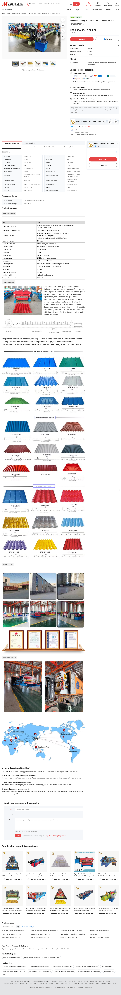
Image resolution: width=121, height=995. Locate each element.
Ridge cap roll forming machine (40, 937)
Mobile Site (101, 981)
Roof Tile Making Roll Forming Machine (40, 971)
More (3, 974)
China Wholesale (52, 981)
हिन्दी (86, 983)
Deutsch (57, 983)
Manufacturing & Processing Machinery (17, 13)
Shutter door (93, 934)
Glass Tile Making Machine (32, 957)
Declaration (80, 987)
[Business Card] (116, 151)
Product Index (93, 981)
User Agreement (71, 987)
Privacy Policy (88, 987)
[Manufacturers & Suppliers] (12, 4)
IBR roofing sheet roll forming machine (13, 931)
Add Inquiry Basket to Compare (34, 70)
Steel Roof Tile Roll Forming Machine (14, 971)
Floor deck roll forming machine (11, 937)
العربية (70, 983)
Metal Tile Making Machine (51, 957)
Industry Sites (72, 981)
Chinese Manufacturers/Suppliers (38, 981)
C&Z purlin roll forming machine (40, 934)
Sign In (73, 134)
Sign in (117, 5)
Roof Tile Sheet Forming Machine (64, 971)
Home (3, 13)
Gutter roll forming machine (68, 937)
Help (86, 10)
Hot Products (14, 981)
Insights (108, 981)
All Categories (8, 10)
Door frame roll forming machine (99, 937)
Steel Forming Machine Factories (39, 966)
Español (22, 983)
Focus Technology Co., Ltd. (48, 987)
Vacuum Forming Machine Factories (87, 966)
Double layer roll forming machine (99, 931)
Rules (117, 10)
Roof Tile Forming (107, 966)
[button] (78, 147)
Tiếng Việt (103, 983)
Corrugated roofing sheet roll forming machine (44, 931)
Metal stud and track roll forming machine (72, 934)
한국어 (76, 983)
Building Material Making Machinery (38, 13)
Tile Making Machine (55, 13)
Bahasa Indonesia (113, 983)
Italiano (51, 983)
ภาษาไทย (91, 983)
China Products (24, 981)
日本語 (81, 983)
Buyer (77, 10)
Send (18, 836)
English (16, 983)
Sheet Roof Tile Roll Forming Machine (89, 971)
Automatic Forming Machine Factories (14, 966)
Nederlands (64, 983)
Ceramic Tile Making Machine (11, 957)
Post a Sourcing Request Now (56, 836)
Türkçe (97, 983)
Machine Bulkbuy (109, 971)
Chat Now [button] (108, 39)
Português (29, 983)
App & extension (97, 10)
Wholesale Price (63, 981)
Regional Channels (83, 981)
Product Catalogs (28, 927)
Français (36, 983)
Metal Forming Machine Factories (62, 966)
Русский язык (43, 983)
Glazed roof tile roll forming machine (71, 931)
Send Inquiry (82, 39)
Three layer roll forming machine (11, 934)
